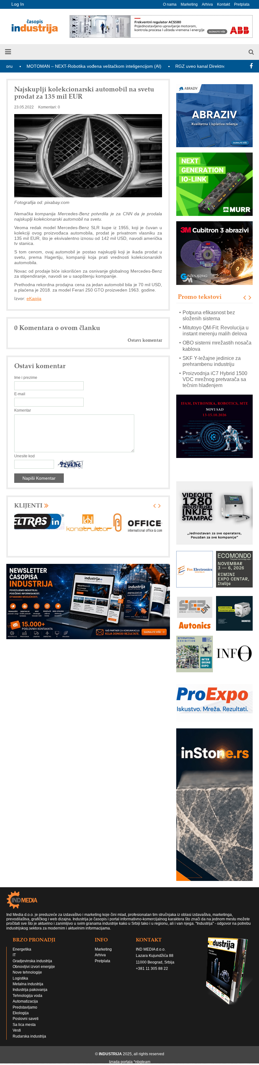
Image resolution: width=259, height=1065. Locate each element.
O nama (170, 4)
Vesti (17, 1030)
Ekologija (21, 1013)
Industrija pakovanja (30, 989)
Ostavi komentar (145, 340)
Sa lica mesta (24, 1024)
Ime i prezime (25, 377)
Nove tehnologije (27, 972)
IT (14, 955)
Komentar (22, 410)
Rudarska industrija (29, 1036)
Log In (17, 4)
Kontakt (223, 4)
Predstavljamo (25, 1007)
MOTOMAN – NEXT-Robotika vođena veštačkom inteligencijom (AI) (68, 66)
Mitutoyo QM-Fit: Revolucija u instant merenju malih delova (216, 315)
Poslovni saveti (26, 1018)
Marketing (189, 4)
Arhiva (207, 4)
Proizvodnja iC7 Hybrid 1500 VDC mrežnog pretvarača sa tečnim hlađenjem (215, 364)
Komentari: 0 (49, 107)
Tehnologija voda (27, 995)
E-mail (19, 394)
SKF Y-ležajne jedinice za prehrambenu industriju (212, 346)
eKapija (34, 298)
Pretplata (242, 4)
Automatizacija (25, 1001)
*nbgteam (142, 1062)
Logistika (20, 978)
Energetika (22, 949)
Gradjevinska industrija (32, 961)
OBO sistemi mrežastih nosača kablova (217, 330)
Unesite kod (24, 456)
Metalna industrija (28, 984)
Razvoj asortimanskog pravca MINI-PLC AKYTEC (216, 382)
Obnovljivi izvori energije (34, 966)
